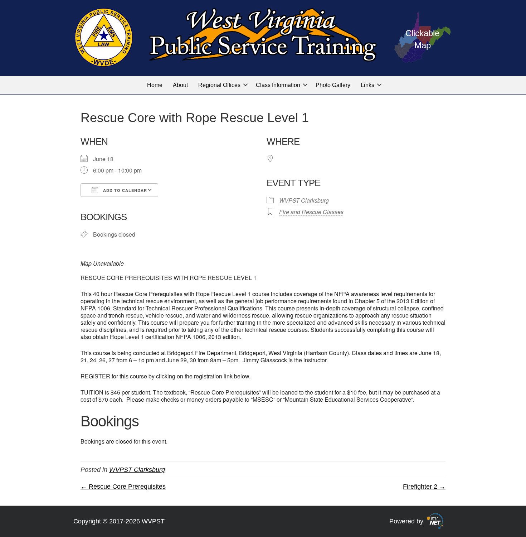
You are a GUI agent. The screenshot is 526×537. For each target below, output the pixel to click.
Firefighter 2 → (424, 486)
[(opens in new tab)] (435, 520)
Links (367, 85)
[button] (245, 85)
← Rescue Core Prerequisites (123, 486)
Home (154, 85)
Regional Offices (219, 85)
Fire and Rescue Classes (311, 212)
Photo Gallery (333, 85)
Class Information (278, 85)
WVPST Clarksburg (304, 200)
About (180, 85)
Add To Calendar (124, 190)
